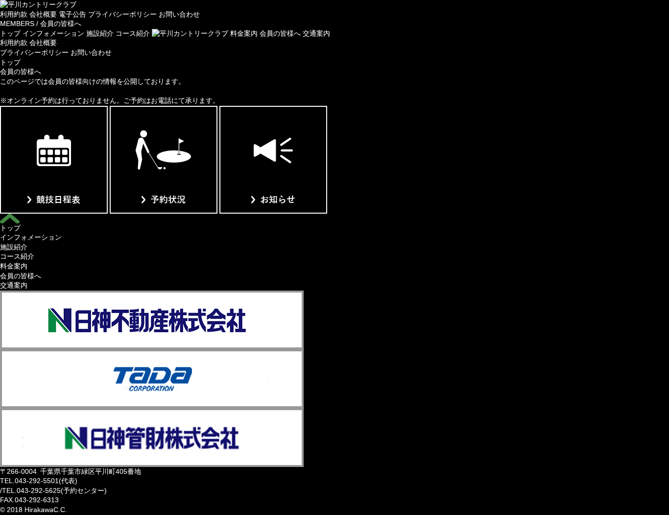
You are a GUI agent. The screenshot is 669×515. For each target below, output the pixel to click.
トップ (10, 33)
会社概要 (43, 14)
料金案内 (244, 33)
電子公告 (72, 14)
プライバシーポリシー (122, 14)
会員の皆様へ (280, 33)
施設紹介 (100, 33)
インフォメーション (53, 33)
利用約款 (13, 14)
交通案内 (316, 33)
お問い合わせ (179, 14)
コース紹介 (133, 33)
